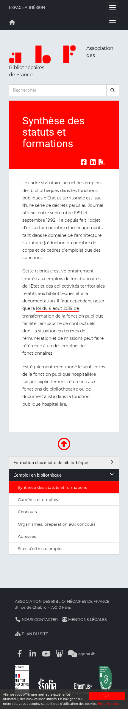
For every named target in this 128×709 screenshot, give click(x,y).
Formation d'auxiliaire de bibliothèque (50, 462)
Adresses (27, 536)
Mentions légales (87, 619)
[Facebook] (19, 654)
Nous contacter (39, 619)
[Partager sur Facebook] (84, 162)
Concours (27, 511)
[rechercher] (112, 90)
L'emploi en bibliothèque (37, 475)
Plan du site (34, 634)
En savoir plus (108, 704)
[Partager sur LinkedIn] (93, 162)
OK (107, 696)
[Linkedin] (33, 654)
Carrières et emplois (38, 499)
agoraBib (86, 654)
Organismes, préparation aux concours (57, 524)
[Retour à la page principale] (12, 22)
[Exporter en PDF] (102, 162)
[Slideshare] (59, 654)
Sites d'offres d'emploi (40, 548)
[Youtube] (46, 654)
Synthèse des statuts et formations (52, 487)
